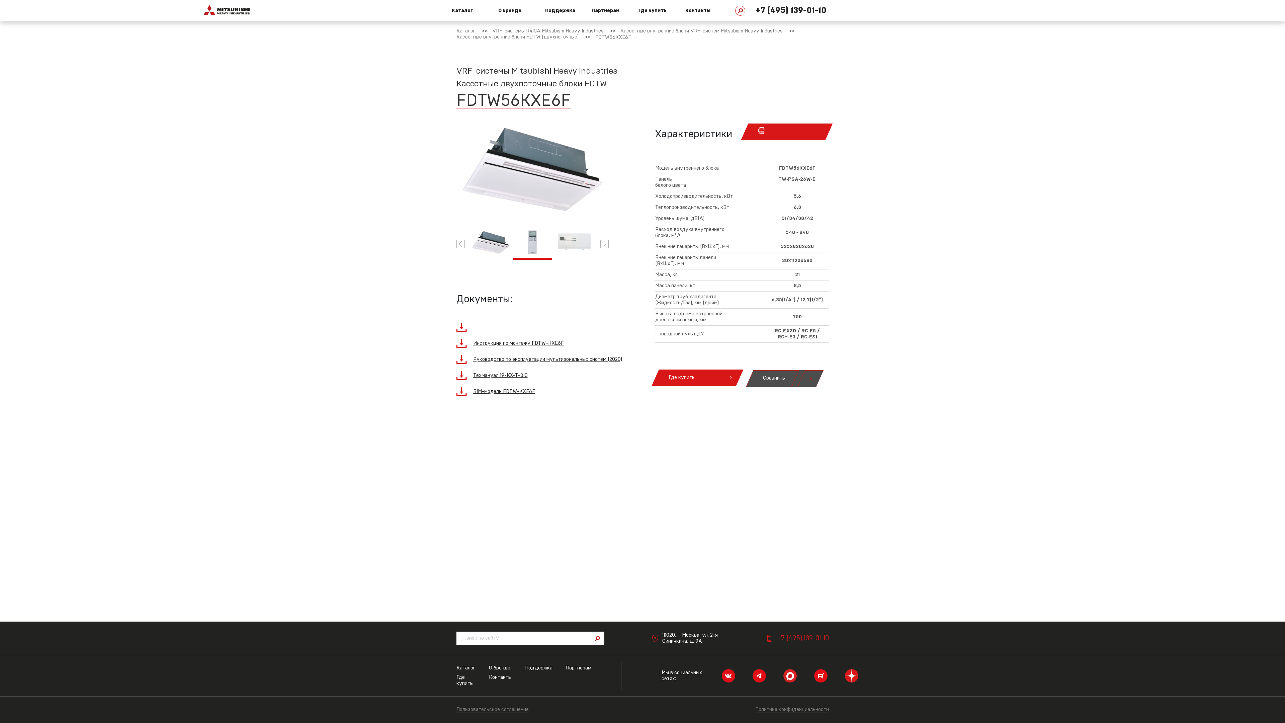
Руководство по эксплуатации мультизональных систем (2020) (547, 359)
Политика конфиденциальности (792, 709)
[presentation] (460, 244)
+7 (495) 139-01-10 (791, 10)
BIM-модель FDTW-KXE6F (504, 391)
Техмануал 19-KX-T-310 (500, 375)
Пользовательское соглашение (492, 709)
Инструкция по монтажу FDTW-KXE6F (518, 343)
